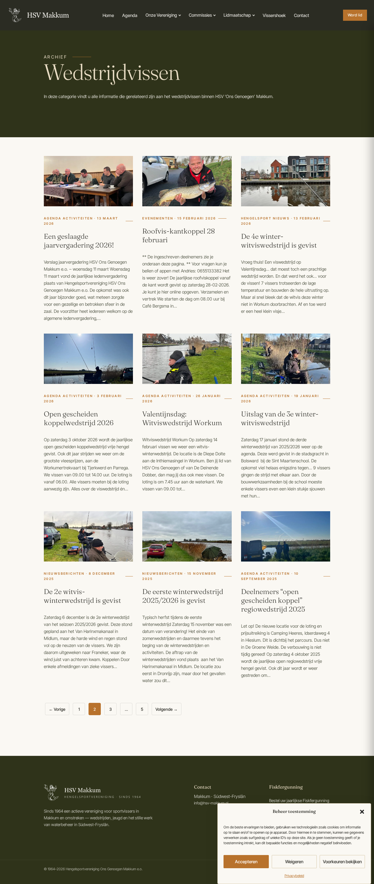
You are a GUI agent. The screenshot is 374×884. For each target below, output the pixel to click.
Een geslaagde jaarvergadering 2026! (79, 240)
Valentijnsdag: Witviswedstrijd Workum (182, 418)
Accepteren (246, 861)
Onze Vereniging (161, 15)
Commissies (200, 15)
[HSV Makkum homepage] (38, 15)
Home (108, 15)
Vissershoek (274, 15)
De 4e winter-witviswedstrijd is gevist (279, 240)
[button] (362, 812)
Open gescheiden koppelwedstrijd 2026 (79, 418)
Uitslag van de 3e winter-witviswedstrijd (279, 418)
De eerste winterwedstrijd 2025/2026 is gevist (182, 596)
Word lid (355, 15)
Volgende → (166, 709)
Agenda (129, 15)
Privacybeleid (294, 875)
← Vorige (57, 709)
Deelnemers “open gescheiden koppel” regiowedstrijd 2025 (273, 600)
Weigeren (294, 861)
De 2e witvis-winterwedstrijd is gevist (82, 596)
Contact (301, 15)
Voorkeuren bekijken (342, 861)
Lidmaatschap (237, 15)
